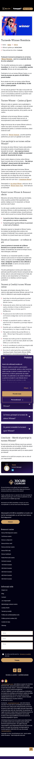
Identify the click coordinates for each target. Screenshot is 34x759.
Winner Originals (14, 135)
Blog (2, 593)
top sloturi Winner (16, 183)
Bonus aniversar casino (8, 547)
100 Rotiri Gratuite (6, 564)
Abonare (10, 522)
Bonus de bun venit (6, 543)
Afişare (26, 388)
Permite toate (17, 393)
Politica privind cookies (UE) (9, 618)
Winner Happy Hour (17, 185)
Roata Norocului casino (8, 557)
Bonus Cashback (6, 554)
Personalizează (16, 399)
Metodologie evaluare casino (9, 604)
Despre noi (4, 590)
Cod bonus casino (6, 536)
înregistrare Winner (25, 179)
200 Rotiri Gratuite (6, 568)
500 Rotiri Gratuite (6, 579)
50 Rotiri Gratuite (6, 561)
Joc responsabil (5, 600)
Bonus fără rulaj (5, 550)
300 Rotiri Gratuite (6, 572)
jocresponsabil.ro (6, 731)
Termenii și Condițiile (25, 654)
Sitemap (3, 625)
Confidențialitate (23, 675)
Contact (3, 597)
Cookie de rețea (5, 622)
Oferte (16, 45)
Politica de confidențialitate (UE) (10, 615)
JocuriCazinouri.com (7, 684)
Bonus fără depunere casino (9, 533)
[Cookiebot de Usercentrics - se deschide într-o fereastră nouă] (24, 358)
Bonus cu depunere (6, 540)
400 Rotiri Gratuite (6, 575)
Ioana (9, 45)
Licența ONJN (5, 607)
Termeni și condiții (6, 611)
